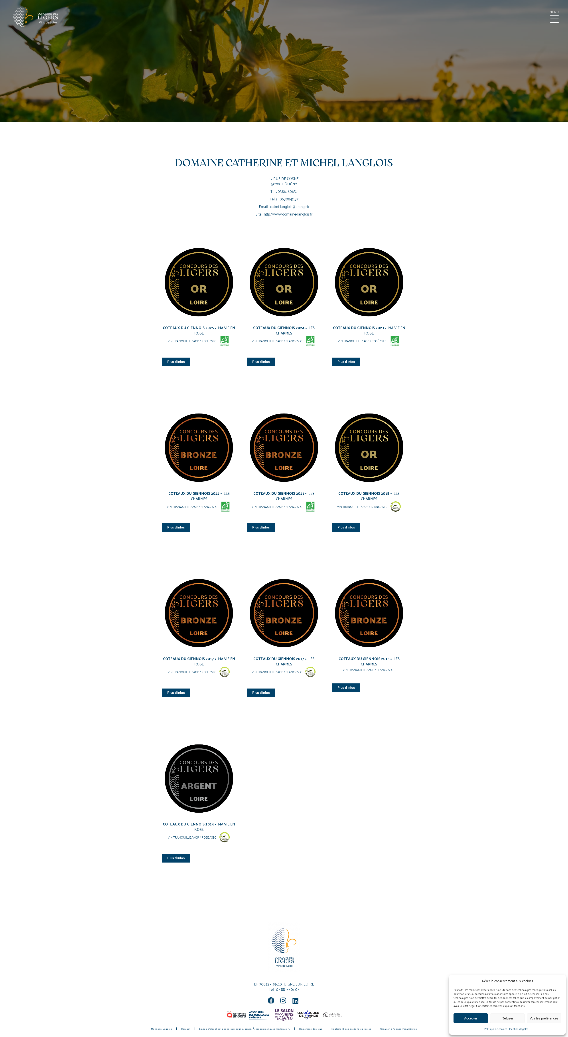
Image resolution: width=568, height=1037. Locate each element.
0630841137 (289, 198)
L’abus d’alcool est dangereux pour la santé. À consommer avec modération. (244, 1029)
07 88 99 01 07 (287, 989)
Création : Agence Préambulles (398, 1029)
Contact (185, 1029)
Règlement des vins (310, 1029)
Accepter (470, 1018)
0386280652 (288, 191)
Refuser (507, 1018)
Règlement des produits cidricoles (351, 1029)
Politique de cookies (495, 1028)
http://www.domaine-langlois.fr (288, 213)
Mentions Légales (161, 1029)
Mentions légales (518, 1028)
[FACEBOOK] (271, 1000)
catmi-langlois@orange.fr (289, 206)
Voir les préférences (544, 1018)
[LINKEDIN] (295, 1001)
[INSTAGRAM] (283, 1000)
